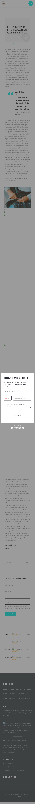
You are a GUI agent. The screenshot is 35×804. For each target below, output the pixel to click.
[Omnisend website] (17, 427)
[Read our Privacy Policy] (30, 407)
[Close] (32, 375)
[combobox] (8, 398)
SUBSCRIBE (17, 416)
